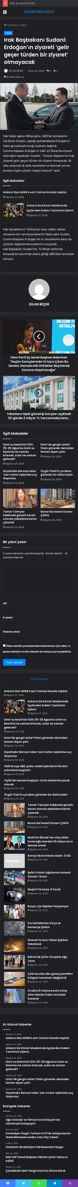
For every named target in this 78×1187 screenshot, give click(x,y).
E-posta (8, 617)
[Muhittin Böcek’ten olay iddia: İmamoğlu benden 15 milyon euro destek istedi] (14, 843)
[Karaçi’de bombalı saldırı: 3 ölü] (14, 861)
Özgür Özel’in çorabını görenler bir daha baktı (57, 473)
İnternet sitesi (11, 631)
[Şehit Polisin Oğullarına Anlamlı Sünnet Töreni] (14, 878)
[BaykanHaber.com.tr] (39, 11)
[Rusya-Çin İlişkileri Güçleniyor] (14, 911)
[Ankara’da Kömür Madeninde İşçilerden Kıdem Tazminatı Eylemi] (13, 210)
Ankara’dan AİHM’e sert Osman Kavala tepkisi (34, 192)
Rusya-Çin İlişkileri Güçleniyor (48, 906)
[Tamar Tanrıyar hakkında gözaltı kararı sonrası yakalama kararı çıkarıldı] (20, 498)
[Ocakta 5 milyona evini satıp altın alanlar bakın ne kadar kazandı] (14, 996)
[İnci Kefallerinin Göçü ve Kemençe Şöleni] (14, 928)
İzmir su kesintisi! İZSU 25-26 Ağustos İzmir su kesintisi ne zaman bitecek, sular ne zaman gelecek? (19, 452)
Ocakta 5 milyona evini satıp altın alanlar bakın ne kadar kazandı (47, 994)
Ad (5, 603)
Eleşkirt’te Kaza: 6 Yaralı (44, 889)
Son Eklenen (39, 679)
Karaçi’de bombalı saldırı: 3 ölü (49, 856)
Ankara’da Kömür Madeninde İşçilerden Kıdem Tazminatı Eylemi (48, 705)
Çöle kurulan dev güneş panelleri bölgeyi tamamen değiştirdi (50, 976)
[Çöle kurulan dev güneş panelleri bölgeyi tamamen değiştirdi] (14, 979)
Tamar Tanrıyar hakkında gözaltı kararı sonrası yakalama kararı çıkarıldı (20, 517)
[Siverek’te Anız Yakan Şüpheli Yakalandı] (14, 945)
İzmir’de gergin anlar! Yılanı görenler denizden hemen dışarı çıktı (57, 448)
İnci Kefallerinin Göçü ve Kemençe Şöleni (44, 925)
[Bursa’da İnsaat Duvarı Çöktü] (58, 498)
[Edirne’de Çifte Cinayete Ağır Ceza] (14, 962)
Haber (23, 25)
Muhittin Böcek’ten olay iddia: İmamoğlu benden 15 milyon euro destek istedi (50, 841)
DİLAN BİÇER (16, 70)
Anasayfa (12, 25)
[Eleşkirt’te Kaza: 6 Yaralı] (14, 895)
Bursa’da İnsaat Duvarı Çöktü (56, 513)
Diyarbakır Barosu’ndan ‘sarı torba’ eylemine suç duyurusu (20, 474)
